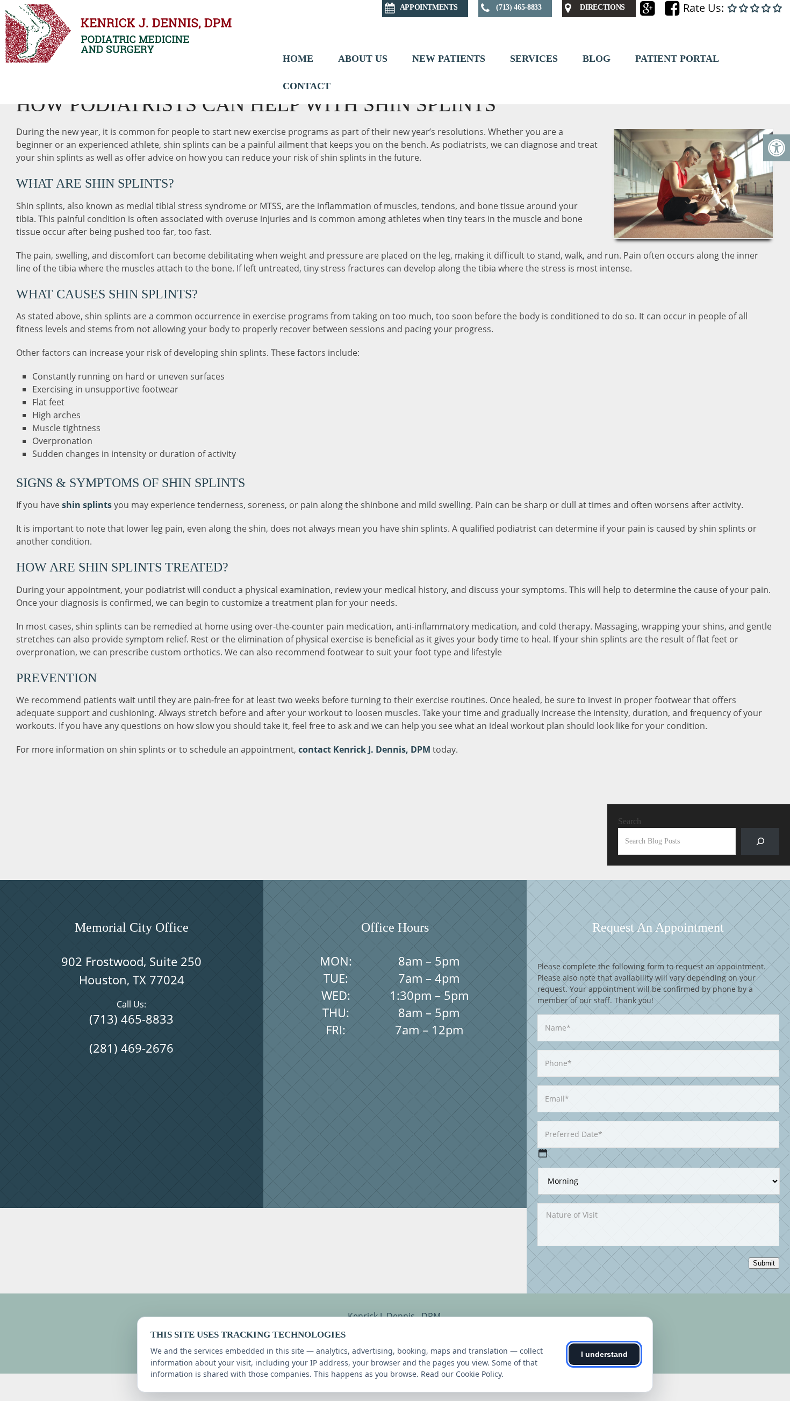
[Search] (760, 841)
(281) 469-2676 (131, 1048)
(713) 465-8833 (131, 1019)
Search (629, 821)
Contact (307, 86)
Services (534, 58)
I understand (604, 1354)
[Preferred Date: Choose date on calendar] (542, 1153)
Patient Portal (677, 58)
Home (298, 58)
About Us (362, 58)
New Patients (448, 58)
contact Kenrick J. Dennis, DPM (364, 749)
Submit (764, 1263)
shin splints (87, 505)
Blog (597, 58)
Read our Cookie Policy (461, 1374)
